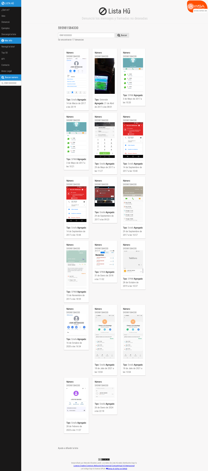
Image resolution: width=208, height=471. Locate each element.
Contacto (5, 65)
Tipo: (68, 99)
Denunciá (5, 22)
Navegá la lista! (8, 46)
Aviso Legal (6, 71)
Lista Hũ (9, 3)
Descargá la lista (8, 34)
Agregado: (81, 99)
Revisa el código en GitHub (117, 469)
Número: (70, 52)
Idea (3, 16)
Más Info (8, 40)
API (3, 59)
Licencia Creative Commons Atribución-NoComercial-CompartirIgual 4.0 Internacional (104, 466)
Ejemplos (5, 28)
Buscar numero (11, 77)
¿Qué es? (5, 9)
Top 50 (4, 52)
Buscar (123, 35)
